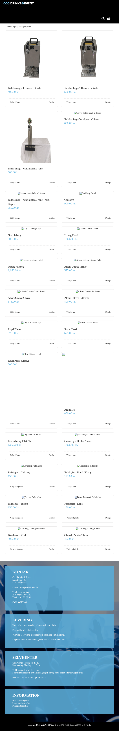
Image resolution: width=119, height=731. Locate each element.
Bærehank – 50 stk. (17, 535)
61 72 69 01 (25, 597)
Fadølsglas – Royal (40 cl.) (77, 472)
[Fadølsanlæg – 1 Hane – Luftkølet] (31, 57)
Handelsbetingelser (20, 700)
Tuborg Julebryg (16, 266)
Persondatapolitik (20, 706)
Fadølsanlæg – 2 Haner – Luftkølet (81, 88)
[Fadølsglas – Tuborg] (31, 497)
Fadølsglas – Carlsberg (19, 472)
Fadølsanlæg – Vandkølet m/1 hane (25, 168)
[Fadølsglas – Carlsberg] (31, 466)
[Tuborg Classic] (87, 228)
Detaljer (52, 102)
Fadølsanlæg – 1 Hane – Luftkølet (24, 88)
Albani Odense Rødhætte (76, 297)
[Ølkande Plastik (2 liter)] (87, 528)
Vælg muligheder (16, 487)
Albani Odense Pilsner (75, 266)
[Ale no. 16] (87, 379)
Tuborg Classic (71, 235)
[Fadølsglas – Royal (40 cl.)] (87, 466)
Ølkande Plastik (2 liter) (76, 535)
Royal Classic (71, 329)
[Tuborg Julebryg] (31, 260)
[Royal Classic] (87, 323)
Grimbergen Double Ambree (78, 441)
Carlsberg (69, 199)
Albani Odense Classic (19, 297)
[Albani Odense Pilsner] (87, 260)
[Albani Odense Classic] (31, 291)
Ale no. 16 (69, 409)
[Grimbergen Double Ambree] (87, 434)
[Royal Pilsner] (31, 323)
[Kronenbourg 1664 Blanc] (31, 434)
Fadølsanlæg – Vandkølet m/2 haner (82, 119)
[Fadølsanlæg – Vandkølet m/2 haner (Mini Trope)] (31, 193)
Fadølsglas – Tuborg (18, 503)
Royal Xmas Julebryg (18, 360)
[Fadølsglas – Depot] (87, 497)
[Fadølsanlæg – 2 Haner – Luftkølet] (87, 57)
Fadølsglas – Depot (73, 503)
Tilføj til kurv (15, 102)
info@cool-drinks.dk (29, 587)
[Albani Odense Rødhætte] (87, 291)
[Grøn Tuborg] (31, 228)
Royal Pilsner (14, 329)
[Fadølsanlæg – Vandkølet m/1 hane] (31, 137)
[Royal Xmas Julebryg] (31, 354)
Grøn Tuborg (14, 235)
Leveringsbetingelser (21, 703)
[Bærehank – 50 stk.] (31, 528)
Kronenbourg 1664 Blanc (20, 441)
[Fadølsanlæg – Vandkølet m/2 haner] (87, 113)
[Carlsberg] (87, 193)
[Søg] (103, 18)
